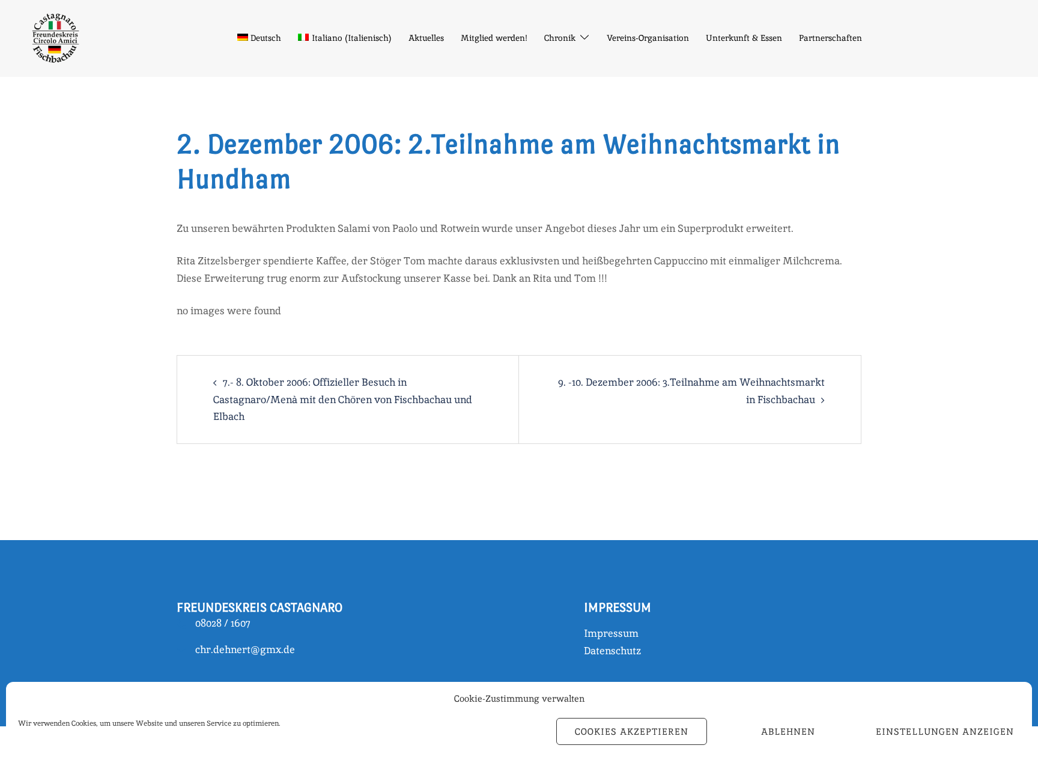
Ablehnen (788, 731)
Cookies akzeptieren (631, 731)
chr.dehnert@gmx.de (245, 649)
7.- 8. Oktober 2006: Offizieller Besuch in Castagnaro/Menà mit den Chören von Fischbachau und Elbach (342, 399)
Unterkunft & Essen (744, 37)
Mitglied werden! (494, 37)
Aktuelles (426, 37)
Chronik (559, 37)
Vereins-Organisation (648, 37)
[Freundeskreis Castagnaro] (54, 37)
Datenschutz (612, 650)
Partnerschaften (830, 37)
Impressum (611, 633)
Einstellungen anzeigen (945, 731)
